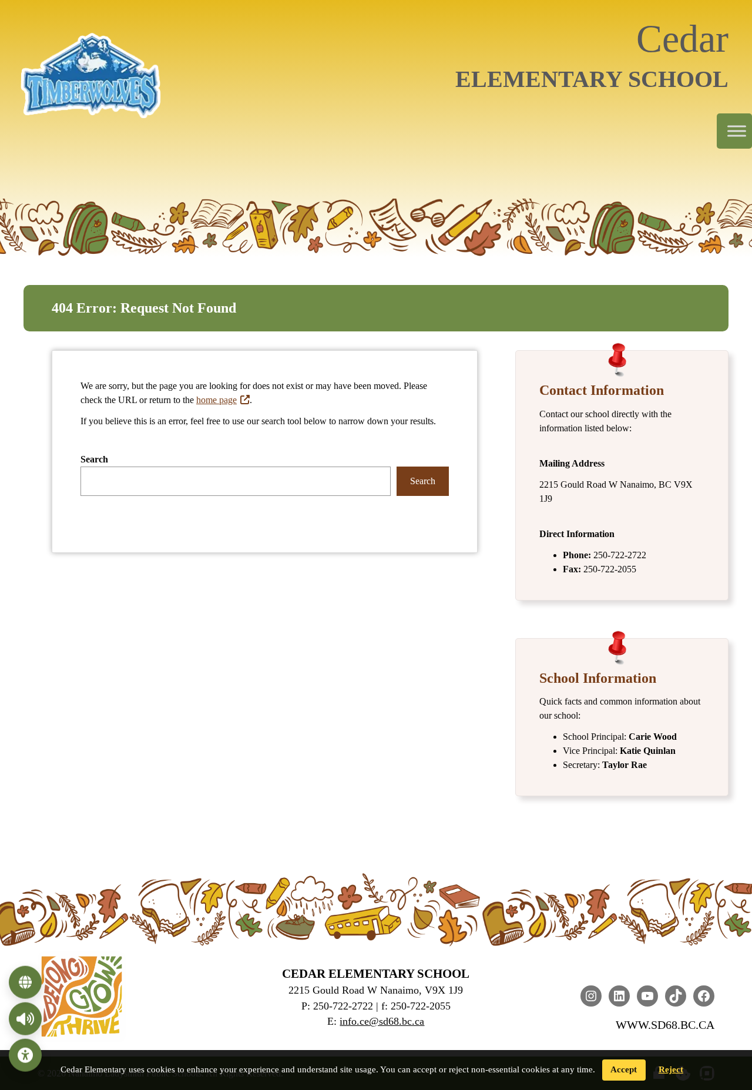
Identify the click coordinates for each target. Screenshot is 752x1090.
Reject (671, 1069)
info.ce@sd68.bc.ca (382, 1021)
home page (216, 400)
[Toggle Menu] (736, 131)
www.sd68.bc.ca (665, 1024)
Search (94, 459)
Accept (623, 1069)
